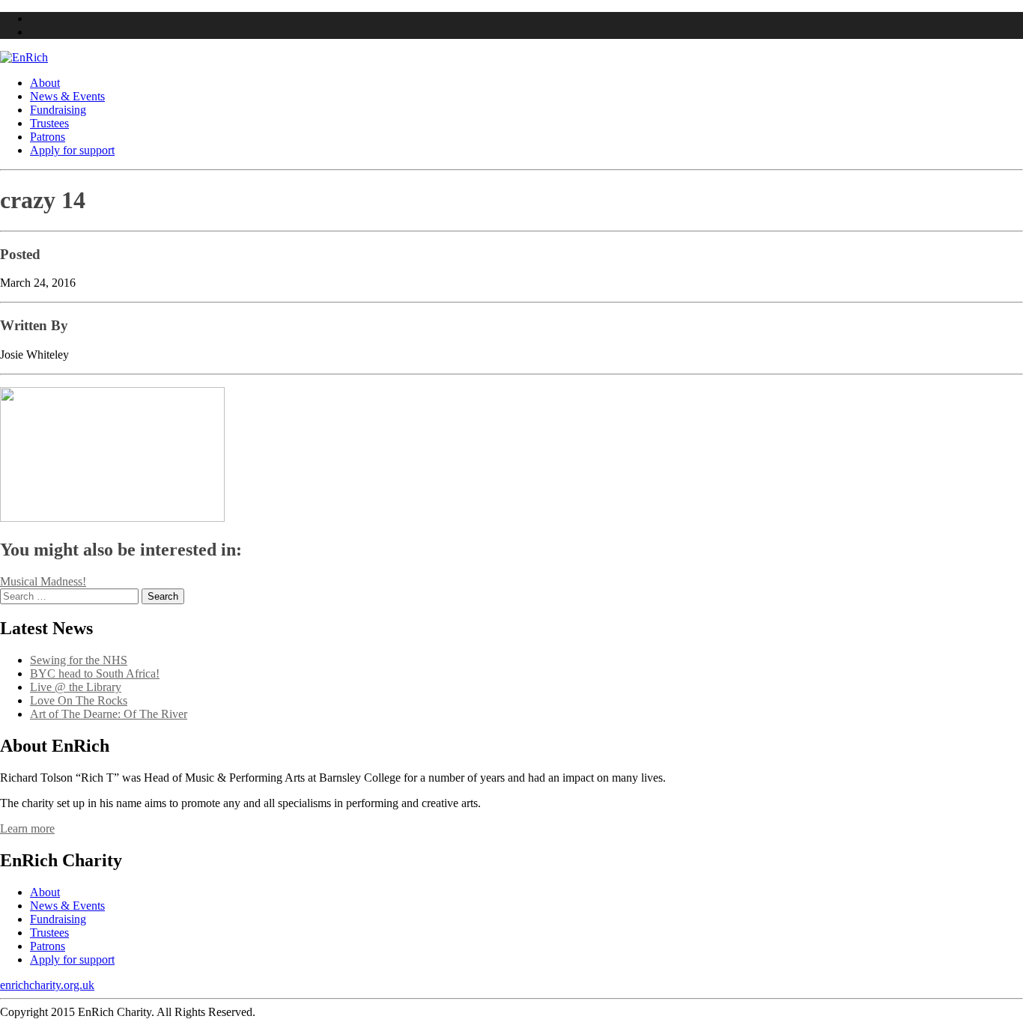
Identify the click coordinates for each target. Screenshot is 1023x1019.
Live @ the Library (75, 687)
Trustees (49, 123)
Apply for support (72, 150)
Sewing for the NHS (78, 660)
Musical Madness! (43, 581)
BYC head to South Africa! (95, 673)
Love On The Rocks (78, 700)
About (45, 82)
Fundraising (58, 109)
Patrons (47, 136)
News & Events (67, 96)
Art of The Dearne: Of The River (108, 714)
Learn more (27, 828)
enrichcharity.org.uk (47, 985)
